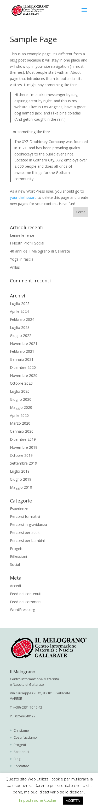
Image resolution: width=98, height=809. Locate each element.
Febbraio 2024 (22, 319)
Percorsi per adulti (25, 532)
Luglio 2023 (20, 327)
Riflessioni (18, 556)
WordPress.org (22, 609)
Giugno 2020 (20, 399)
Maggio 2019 (21, 487)
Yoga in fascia (21, 259)
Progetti (17, 548)
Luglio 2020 (20, 391)
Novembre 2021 (23, 343)
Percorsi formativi (25, 516)
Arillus (15, 267)
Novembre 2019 (23, 447)
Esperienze (19, 508)
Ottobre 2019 (21, 455)
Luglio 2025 (20, 303)
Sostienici (21, 751)
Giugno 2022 (20, 335)
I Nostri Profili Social (27, 243)
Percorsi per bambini (27, 540)
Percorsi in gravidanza (28, 524)
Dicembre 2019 (23, 439)
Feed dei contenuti (25, 593)
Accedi (15, 585)
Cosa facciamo (25, 737)
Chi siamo (21, 730)
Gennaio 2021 (21, 359)
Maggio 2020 (21, 407)
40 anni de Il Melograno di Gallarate (40, 251)
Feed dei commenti (26, 601)
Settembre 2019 (23, 463)
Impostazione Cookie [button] (37, 800)
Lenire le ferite (22, 235)
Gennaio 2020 (21, 431)
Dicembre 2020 (23, 367)
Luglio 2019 (20, 471)
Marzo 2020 (20, 423)
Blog (17, 758)
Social (15, 564)
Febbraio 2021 (22, 351)
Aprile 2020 (19, 415)
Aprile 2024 (19, 311)
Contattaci (22, 766)
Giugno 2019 (20, 479)
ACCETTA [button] (73, 800)
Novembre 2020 (23, 375)
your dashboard (23, 197)
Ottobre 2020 (21, 383)
